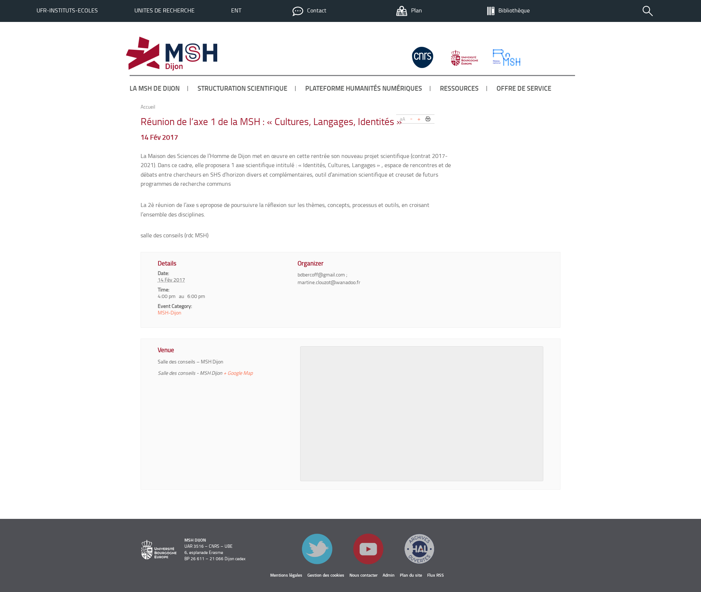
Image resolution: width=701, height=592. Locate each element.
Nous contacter (363, 575)
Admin (389, 575)
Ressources (459, 88)
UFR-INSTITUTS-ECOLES (67, 10)
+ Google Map (238, 372)
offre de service (524, 88)
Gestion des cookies (325, 575)
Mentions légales (286, 575)
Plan (416, 10)
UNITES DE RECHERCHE (164, 10)
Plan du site (411, 575)
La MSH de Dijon (155, 88)
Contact (316, 10)
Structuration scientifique (242, 88)
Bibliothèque (514, 10)
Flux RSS (435, 575)
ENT (236, 10)
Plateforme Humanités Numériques (363, 88)
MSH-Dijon (169, 312)
